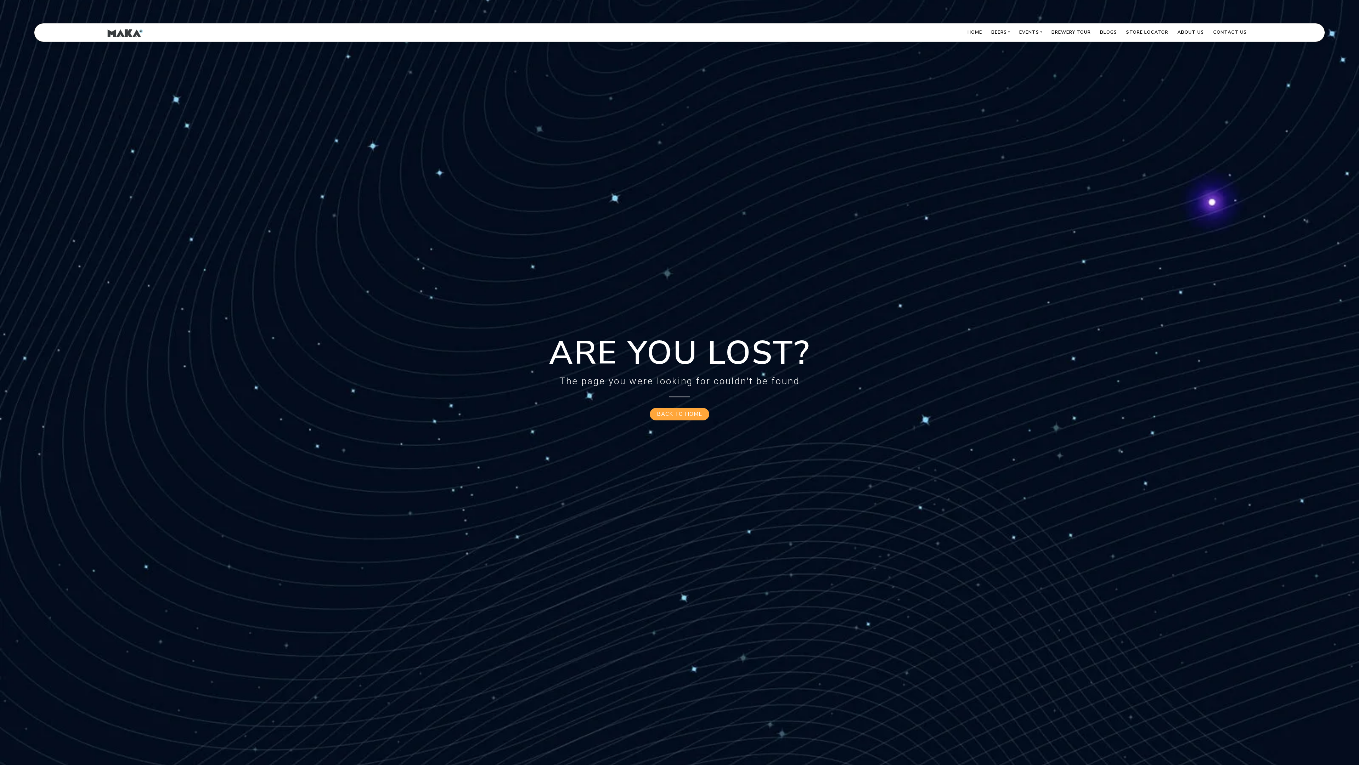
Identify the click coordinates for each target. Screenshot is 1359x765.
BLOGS (1108, 32)
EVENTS (1029, 32)
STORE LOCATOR (1147, 32)
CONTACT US (1230, 32)
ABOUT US (1190, 32)
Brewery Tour (1071, 32)
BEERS (999, 32)
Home (975, 32)
